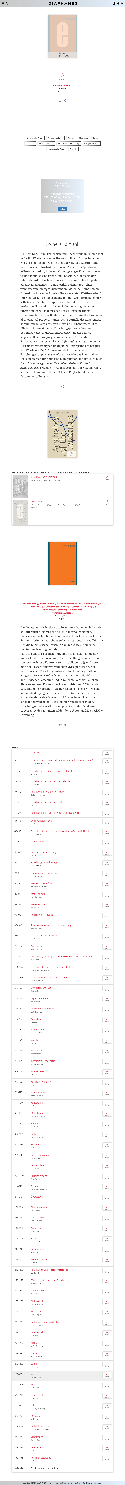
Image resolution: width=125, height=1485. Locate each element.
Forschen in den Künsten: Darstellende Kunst (53, 781)
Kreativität (36, 1311)
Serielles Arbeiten (39, 1176)
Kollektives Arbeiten (41, 1082)
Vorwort (35, 752)
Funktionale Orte (39, 1291)
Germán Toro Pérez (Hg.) (84, 607)
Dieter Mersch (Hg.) (93, 604)
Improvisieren (38, 1030)
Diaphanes (62, 3)
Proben (34, 1134)
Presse (55, 1483)
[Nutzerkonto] (114, 3)
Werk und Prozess (40, 1259)
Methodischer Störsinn (42, 883)
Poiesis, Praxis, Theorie (42, 915)
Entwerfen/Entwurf (41, 988)
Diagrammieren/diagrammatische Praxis (51, 977)
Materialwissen (38, 904)
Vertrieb (63, 1483)
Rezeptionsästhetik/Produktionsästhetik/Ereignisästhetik (60, 831)
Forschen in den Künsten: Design (47, 792)
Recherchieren (38, 1165)
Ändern (62, 209)
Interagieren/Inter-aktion (43, 1061)
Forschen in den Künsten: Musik (47, 802)
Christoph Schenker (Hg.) (58, 607)
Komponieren (38, 1092)
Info (49, 1483)
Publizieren (36, 1144)
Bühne (34, 1364)
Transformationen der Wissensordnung (51, 925)
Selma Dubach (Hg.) (50, 604)
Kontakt (70, 1483)
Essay (33, 1238)
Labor (34, 1405)
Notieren (35, 1123)
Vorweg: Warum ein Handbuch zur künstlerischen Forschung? (62, 760)
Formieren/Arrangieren (42, 1009)
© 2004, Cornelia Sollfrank (43, 477)
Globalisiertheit (38, 1301)
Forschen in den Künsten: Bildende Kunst (51, 771)
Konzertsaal (37, 1395)
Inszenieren (36, 1050)
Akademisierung (39, 1207)
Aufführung (37, 1228)
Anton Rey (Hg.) (37, 607)
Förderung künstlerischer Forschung (49, 1280)
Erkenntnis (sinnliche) (41, 821)
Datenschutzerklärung (83, 1483)
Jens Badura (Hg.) (30, 604)
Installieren (36, 1040)
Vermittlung (37, 1437)
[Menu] (3, 3)
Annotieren (36, 946)
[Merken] (60, 100)
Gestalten (36, 1019)
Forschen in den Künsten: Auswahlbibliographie (55, 813)
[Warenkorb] (122, 3)
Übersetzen (37, 1197)
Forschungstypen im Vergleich (46, 862)
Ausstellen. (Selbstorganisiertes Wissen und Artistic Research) (62, 956)
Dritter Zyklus (38, 1217)
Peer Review (37, 1447)
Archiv (34, 1343)
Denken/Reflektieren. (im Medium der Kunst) (53, 967)
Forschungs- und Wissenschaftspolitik (50, 1270)
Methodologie (38, 894)
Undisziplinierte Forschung (44, 873)
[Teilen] (65, 100)
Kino (33, 1385)
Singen (34, 1186)
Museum (35, 1416)
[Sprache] (118, 3)
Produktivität (37, 1332)
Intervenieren (38, 1071)
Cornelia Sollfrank (62, 85)
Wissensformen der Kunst (44, 935)
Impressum (98, 1483)
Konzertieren (37, 1103)
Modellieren (37, 1113)
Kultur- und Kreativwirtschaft (46, 1322)
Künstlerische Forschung (43, 852)
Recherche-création (41, 1155)
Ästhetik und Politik (41, 1426)
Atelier (34, 1353)
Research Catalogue (41, 1458)
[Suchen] (7, 3)
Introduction (36, 502)
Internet (35, 1374)
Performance (37, 1249)
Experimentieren (39, 998)
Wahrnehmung (38, 842)
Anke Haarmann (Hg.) (71, 604)
